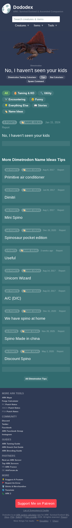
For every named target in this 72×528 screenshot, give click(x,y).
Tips (43, 77)
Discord (6, 421)
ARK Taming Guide (11, 444)
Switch (19, 517)
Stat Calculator (56, 77)
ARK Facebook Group (12, 431)
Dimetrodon (36, 65)
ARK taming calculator (26, 515)
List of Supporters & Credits (36, 510)
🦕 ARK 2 (6, 493)
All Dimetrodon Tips (36, 379)
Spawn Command (36, 81)
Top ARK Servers (10, 463)
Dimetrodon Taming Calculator (22, 77)
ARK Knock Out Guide (12, 447)
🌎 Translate (8, 490)
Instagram (7, 434)
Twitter (5, 424)
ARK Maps (7, 397)
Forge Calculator (10, 401)
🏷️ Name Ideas (31, 122)
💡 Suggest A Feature (12, 479)
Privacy (64, 517)
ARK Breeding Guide (12, 451)
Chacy (55, 521)
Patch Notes (11, 404)
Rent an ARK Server (11, 460)
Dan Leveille (31, 517)
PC (67, 515)
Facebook (7, 427)
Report (6, 127)
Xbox (6, 517)
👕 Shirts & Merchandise (14, 486)
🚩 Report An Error (11, 483)
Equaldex (44, 521)
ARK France (11, 467)
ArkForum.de (11, 470)
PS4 (12, 517)
